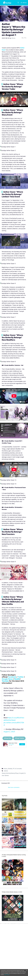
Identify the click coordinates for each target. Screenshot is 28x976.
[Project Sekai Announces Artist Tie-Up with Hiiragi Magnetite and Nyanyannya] (8, 817)
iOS (16, 773)
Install (22, 744)
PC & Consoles (17, 768)
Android (8, 773)
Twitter (21, 677)
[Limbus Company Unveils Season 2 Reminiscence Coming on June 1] (20, 805)
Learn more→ (7, 974)
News (5, 768)
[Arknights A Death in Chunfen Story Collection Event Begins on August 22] (8, 805)
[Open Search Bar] (18, 3)
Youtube (5, 681)
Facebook (12, 677)
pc (18, 773)
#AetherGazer (10, 720)
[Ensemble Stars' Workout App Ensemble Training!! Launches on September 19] (20, 817)
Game (12, 773)
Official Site (7, 738)
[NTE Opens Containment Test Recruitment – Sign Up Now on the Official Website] (20, 842)
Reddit (17, 679)
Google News (7, 679)
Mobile (10, 768)
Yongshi (21, 773)
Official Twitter (19, 738)
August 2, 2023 (9, 732)
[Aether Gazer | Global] (14, 744)
